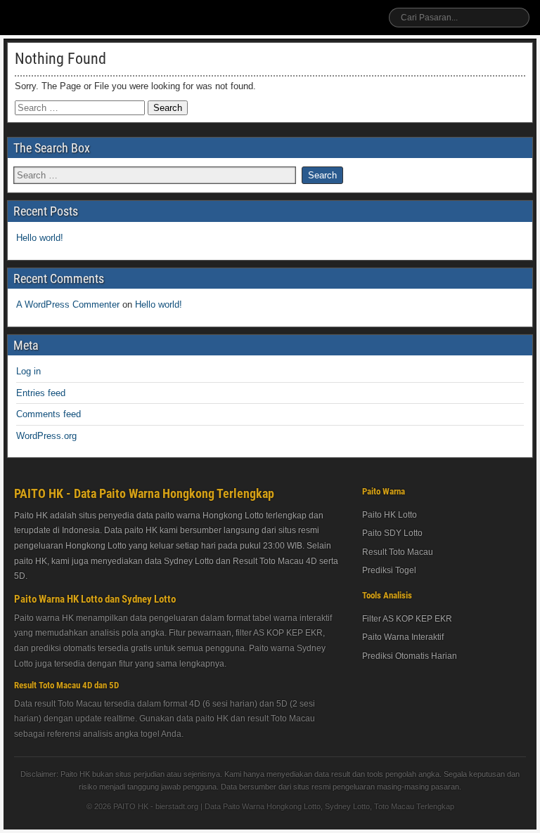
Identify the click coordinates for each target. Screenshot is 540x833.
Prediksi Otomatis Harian (409, 656)
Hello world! (39, 237)
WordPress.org (46, 436)
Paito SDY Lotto (392, 533)
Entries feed (40, 393)
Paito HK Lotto (389, 515)
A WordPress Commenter (68, 304)
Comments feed (48, 414)
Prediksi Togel (389, 570)
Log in (28, 371)
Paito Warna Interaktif (403, 637)
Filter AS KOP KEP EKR (407, 619)
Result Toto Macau (397, 552)
